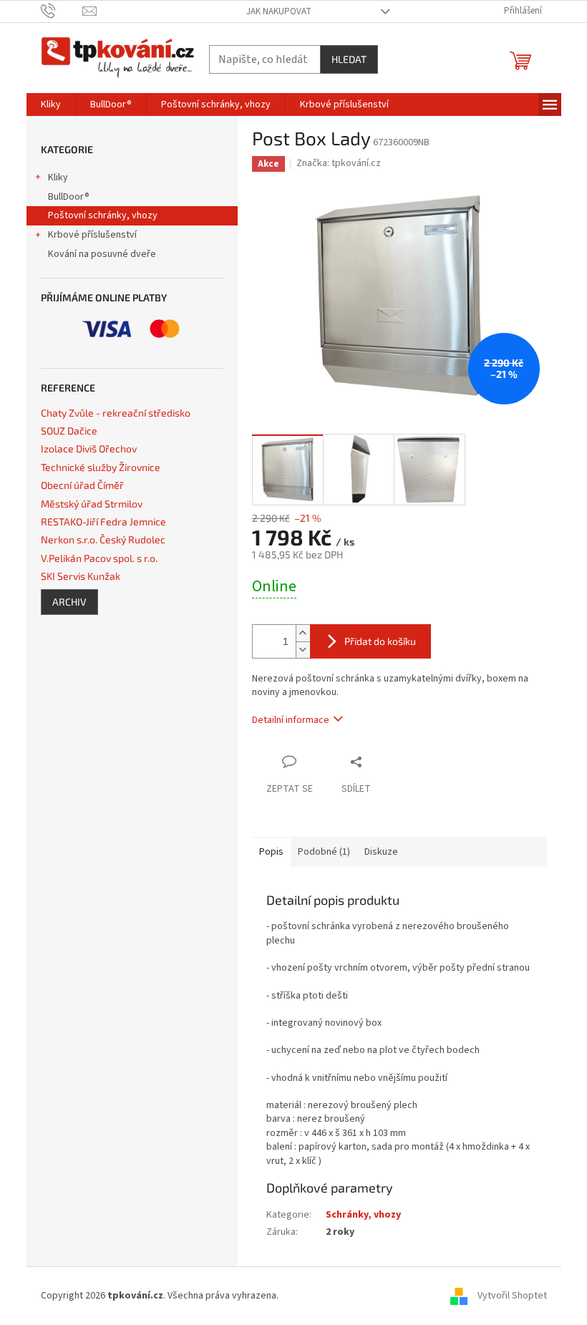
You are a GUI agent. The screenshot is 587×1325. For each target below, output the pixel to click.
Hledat (349, 59)
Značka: (338, 163)
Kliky (58, 177)
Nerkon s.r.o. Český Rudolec (103, 539)
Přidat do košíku (380, 641)
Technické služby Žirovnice (100, 467)
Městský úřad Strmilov (91, 503)
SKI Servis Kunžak (80, 576)
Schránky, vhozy (363, 1215)
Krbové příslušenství (92, 235)
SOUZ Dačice (69, 430)
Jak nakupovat (278, 11)
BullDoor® (68, 197)
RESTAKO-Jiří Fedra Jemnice (103, 521)
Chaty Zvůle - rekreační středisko (115, 412)
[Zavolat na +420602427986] (62, 10)
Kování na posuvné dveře (102, 254)
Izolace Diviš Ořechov (89, 448)
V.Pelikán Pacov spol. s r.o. (99, 558)
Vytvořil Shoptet (512, 1295)
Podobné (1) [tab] (324, 852)
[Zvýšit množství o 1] (303, 633)
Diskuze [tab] (381, 852)
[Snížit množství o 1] (303, 649)
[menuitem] (50, 104)
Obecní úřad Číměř (82, 485)
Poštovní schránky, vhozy (102, 215)
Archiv (69, 602)
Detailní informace (290, 720)
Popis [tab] (271, 852)
